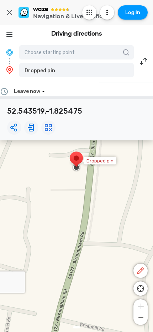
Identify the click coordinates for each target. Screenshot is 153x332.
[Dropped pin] (76, 162)
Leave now (27, 91)
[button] (76, 70)
